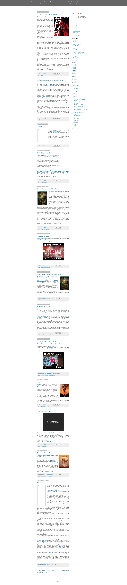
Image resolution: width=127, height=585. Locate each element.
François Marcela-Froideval (63, 171)
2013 (74, 82)
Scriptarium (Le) (76, 57)
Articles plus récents (41, 570)
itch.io (74, 48)
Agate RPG (39, 173)
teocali (48, 406)
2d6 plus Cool (75, 40)
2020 (74, 71)
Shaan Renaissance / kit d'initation (48, 189)
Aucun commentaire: (50, 180)
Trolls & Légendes (50, 84)
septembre (76, 88)
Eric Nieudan (54, 171)
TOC (47, 446)
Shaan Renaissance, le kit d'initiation (49, 274)
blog (41, 462)
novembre (76, 85)
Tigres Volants (52, 345)
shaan (48, 229)
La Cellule (75, 49)
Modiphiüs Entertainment (42, 238)
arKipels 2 (40, 126)
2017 (74, 76)
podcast (44, 446)
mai (75, 94)
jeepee (81, 13)
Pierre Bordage (48, 170)
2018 (74, 74)
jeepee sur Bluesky (76, 31)
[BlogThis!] (55, 73)
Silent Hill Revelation (43, 306)
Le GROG (51, 173)
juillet (75, 91)
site (51, 400)
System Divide (54, 241)
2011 (74, 125)
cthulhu (42, 446)
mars (75, 97)
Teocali (38, 386)
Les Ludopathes (45, 173)
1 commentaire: (49, 73)
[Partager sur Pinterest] (59, 73)
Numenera (48, 455)
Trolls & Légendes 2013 (44, 153)
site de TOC (48, 441)
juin (75, 93)
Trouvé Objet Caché (50, 432)
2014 (74, 81)
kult (47, 334)
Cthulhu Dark (41, 483)
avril (75, 96)
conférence (42, 375)
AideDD (74, 41)
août (75, 90)
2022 (74, 68)
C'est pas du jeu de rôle (77, 44)
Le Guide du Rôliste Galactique (78, 52)
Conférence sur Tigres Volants (46, 341)
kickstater (43, 457)
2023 (74, 67)
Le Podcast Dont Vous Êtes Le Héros (79, 53)
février (75, 120)
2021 (74, 70)
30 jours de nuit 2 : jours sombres (47, 14)
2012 (74, 124)
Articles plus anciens (65, 570)
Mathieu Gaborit (55, 170)
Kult (55, 327)
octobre (75, 87)
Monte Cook (42, 456)
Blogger (68, 581)
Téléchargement (76, 25)
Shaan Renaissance (64, 192)
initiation (42, 229)
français (50, 490)
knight (45, 406)
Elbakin (67, 172)
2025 (74, 64)
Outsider (74, 56)
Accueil (53, 570)
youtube (51, 347)
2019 (74, 73)
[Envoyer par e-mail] (54, 73)
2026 (74, 62)
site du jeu (39, 470)
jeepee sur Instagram (77, 35)
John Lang (39, 171)
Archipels (55, 132)
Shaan (38, 277)
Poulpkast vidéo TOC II (44, 411)
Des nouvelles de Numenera (46, 453)
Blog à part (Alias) (76, 42)
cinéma (42, 75)
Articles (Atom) (44, 572)
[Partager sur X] (56, 73)
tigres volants (52, 375)
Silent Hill (67, 316)
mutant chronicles (47, 267)
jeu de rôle (45, 182)
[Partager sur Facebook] (57, 73)
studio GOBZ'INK (56, 131)
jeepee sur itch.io (76, 32)
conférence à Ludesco (58, 343)
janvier (75, 122)
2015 (74, 79)
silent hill (50, 334)
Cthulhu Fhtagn (43, 540)
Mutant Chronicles (43, 236)
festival (42, 119)
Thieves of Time (66, 489)
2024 (74, 65)
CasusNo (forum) (76, 45)
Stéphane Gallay (46, 171)
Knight (39, 382)
